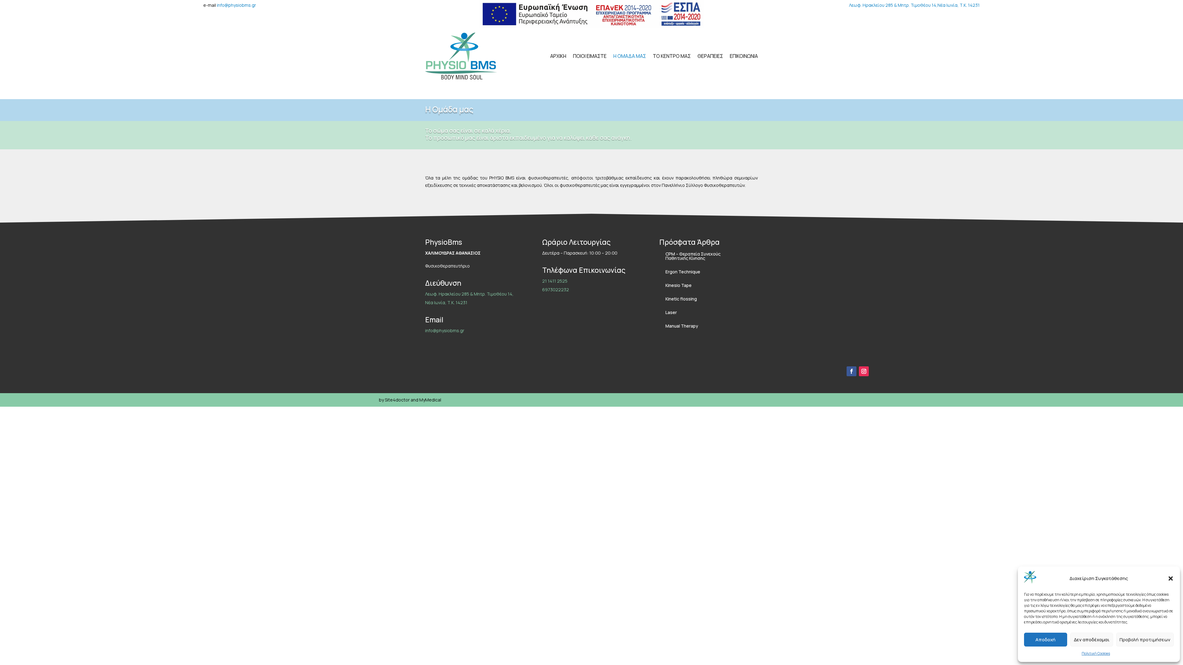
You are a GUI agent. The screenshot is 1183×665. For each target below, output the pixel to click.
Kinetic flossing (681, 299)
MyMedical (430, 400)
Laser (671, 312)
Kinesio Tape (678, 285)
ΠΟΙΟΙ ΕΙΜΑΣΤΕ (590, 56)
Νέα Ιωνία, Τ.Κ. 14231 (958, 5)
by (381, 400)
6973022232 (555, 289)
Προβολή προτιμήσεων (1145, 639)
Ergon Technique (682, 272)
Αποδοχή (1045, 639)
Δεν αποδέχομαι (1091, 639)
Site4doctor (397, 400)
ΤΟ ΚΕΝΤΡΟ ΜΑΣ (672, 56)
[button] (1171, 578)
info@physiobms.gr (236, 5)
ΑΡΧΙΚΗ (558, 56)
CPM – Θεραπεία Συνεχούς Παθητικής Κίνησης (693, 256)
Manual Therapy (681, 326)
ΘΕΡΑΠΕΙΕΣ (710, 56)
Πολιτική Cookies (1096, 653)
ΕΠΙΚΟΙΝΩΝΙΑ (744, 56)
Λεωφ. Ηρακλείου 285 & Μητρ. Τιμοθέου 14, (893, 5)
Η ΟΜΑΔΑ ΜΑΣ (629, 56)
